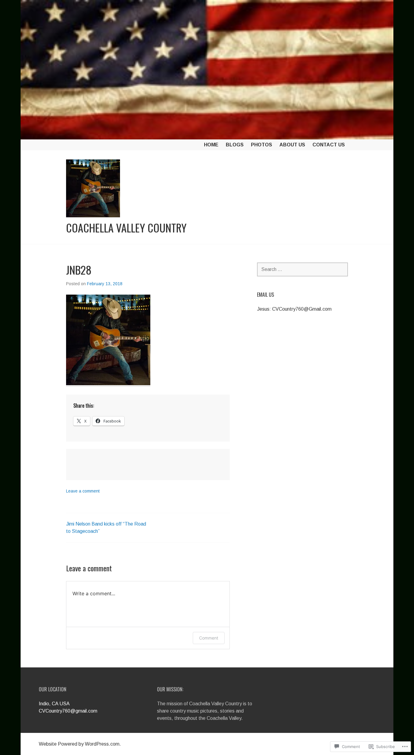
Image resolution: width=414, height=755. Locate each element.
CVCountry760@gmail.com (68, 710)
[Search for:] (302, 269)
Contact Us (328, 144)
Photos (261, 144)
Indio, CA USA (54, 703)
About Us (292, 144)
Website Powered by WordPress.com (79, 744)
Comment (208, 637)
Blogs (235, 144)
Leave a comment (83, 491)
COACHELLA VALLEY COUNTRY (126, 227)
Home (211, 144)
